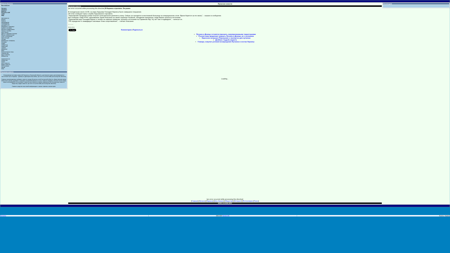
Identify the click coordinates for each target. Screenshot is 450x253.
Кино (2, 50)
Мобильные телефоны (8, 40)
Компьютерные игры (7, 52)
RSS (2, 68)
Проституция (5, 38)
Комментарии (126, 30)
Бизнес (3, 19)
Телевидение (5, 23)
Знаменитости (5, 59)
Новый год (4, 45)
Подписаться (138, 30)
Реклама (4, 42)
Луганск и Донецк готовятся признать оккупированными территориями (226, 34)
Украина (4, 9)
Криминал (4, 49)
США (3, 14)
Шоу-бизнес (5, 32)
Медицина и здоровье (7, 26)
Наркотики (4, 46)
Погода (3, 39)
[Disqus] (225, 109)
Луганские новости (7, 72)
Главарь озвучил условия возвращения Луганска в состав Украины (226, 42)
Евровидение (5, 22)
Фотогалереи (5, 66)
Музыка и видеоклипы (8, 29)
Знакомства (5, 53)
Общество (4, 60)
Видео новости (5, 64)
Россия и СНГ (5, 12)
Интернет (237, 201)
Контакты (3, 215)
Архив (3, 67)
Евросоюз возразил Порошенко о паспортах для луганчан (226, 38)
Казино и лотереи (6, 28)
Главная (195, 201)
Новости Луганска (7, 3)
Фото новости (5, 63)
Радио (3, 43)
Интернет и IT (5, 25)
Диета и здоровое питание (9, 33)
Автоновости (5, 18)
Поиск (3, 61)
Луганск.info (225, 215)
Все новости (5, 5)
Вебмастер (4, 56)
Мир (2, 15)
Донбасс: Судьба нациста (226, 40)
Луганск (4, 8)
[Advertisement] (205, 61)
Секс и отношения (6, 36)
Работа (3, 21)
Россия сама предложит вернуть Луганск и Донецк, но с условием (226, 36)
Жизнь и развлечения (7, 35)
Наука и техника (6, 31)
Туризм (3, 47)
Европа (3, 11)
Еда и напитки (5, 54)
